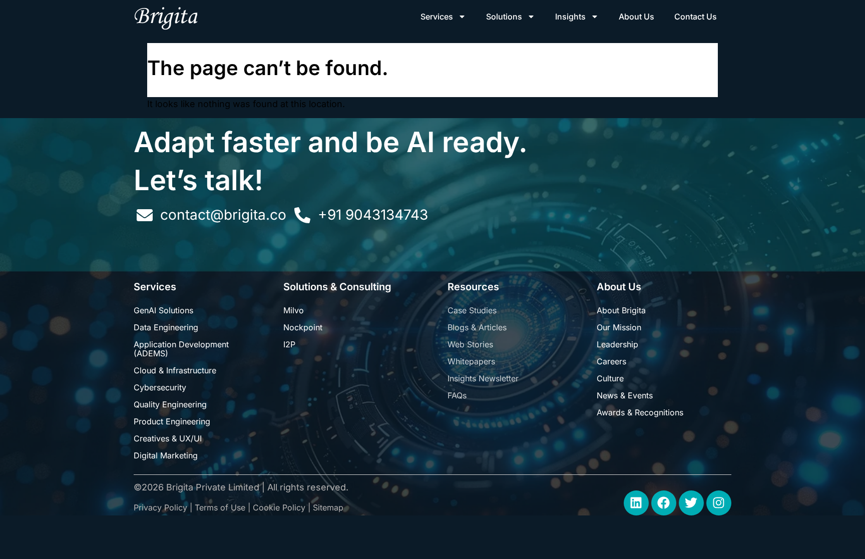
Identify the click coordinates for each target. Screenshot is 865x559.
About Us (636, 17)
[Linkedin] (636, 502)
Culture (610, 378)
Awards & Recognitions (640, 412)
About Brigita (621, 310)
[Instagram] (718, 502)
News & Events (625, 395)
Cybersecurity (160, 387)
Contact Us (695, 17)
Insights (570, 17)
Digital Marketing (166, 455)
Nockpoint (302, 327)
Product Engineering (172, 421)
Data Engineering (166, 327)
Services (436, 17)
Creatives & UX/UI (168, 438)
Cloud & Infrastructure (175, 370)
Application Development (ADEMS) (181, 348)
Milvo (293, 310)
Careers (611, 361)
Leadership (617, 344)
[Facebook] (663, 502)
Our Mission (619, 327)
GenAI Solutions (163, 310)
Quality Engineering (170, 404)
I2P (289, 344)
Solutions (504, 17)
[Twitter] (691, 502)
